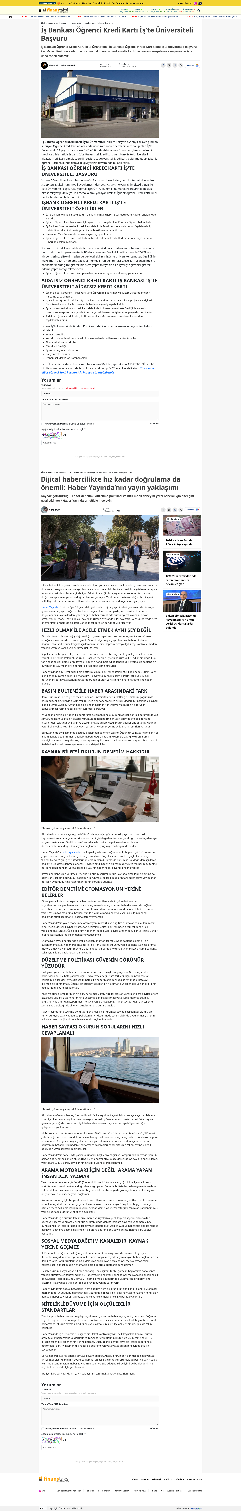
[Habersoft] (196, 1508)
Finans (154, 1490)
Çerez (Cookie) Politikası (172, 1490)
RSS (43, 1508)
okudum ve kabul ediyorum (69, 423)
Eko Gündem (118, 3)
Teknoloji (97, 3)
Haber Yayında (49, 607)
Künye (180, 3)
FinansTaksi (48, 23)
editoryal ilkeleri (72, 852)
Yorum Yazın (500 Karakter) (54, 399)
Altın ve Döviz (140, 1490)
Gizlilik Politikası (194, 1490)
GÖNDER (154, 423)
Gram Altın (189, 9)
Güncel (76, 3)
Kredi (107, 3)
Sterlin (155, 9)
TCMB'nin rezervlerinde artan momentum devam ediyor (181, 580)
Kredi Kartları (61, 23)
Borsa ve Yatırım (135, 3)
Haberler (86, 3)
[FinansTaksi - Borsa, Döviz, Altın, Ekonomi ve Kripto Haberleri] (54, 1479)
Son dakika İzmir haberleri (69, 1490)
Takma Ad (46, 385)
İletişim (188, 3)
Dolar (123, 9)
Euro (138, 9)
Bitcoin (173, 9)
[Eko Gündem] (182, 525)
